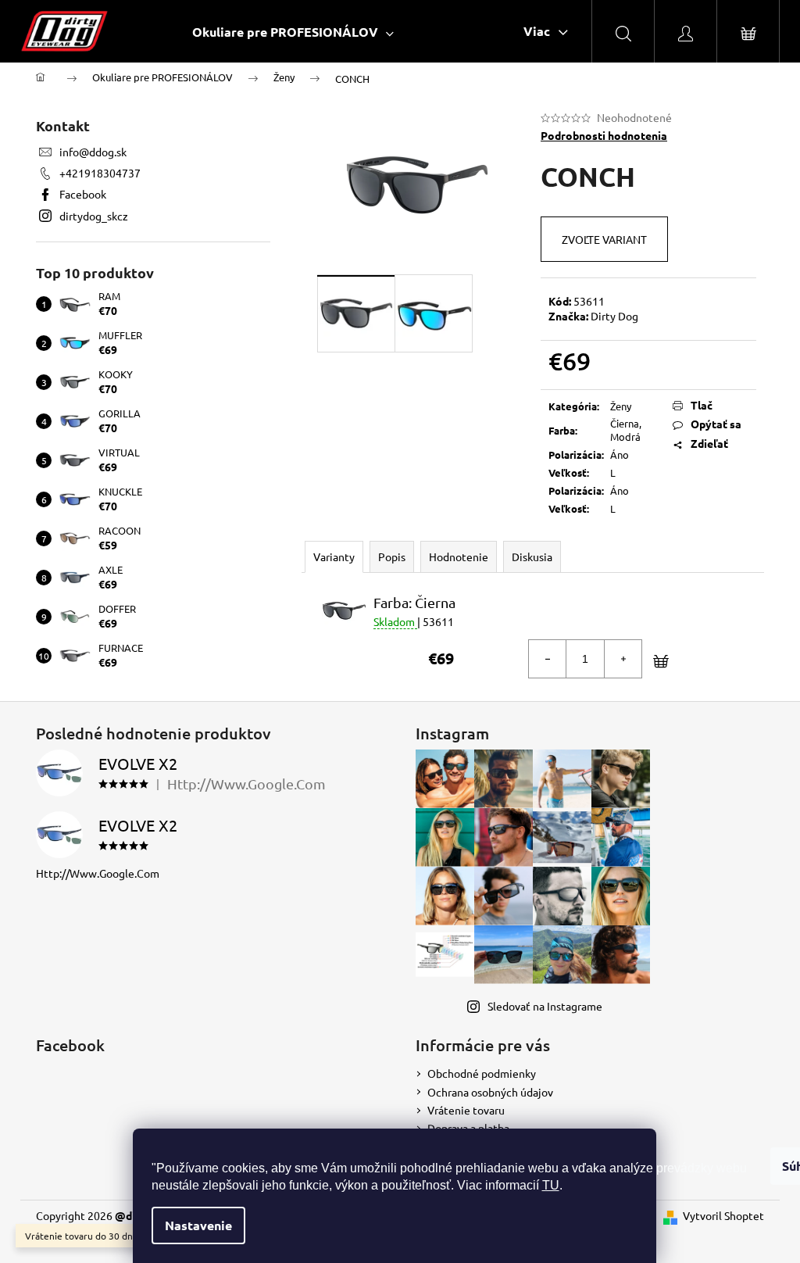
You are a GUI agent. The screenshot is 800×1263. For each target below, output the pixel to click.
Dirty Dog (614, 316)
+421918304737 (100, 173)
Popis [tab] (391, 556)
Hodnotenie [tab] (458, 556)
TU (550, 1185)
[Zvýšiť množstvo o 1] (622, 659)
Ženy (620, 406)
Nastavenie (198, 1225)
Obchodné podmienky (481, 1073)
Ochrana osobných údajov (490, 1092)
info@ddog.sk (93, 152)
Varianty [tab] (334, 556)
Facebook (82, 194)
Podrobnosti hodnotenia (604, 135)
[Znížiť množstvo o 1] (547, 659)
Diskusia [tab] (532, 556)
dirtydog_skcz (93, 216)
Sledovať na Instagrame (545, 1006)
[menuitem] (293, 31)
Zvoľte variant (604, 239)
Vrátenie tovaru (466, 1110)
